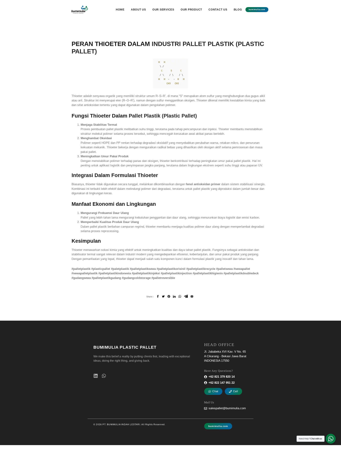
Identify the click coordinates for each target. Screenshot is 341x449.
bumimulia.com (257, 9)
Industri (166, 43)
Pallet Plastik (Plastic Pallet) (163, 116)
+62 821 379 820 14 (222, 376)
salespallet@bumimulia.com (227, 408)
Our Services (163, 9)
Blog (238, 9)
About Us (138, 9)
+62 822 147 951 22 (222, 382)
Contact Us (218, 9)
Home (120, 9)
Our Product (191, 9)
